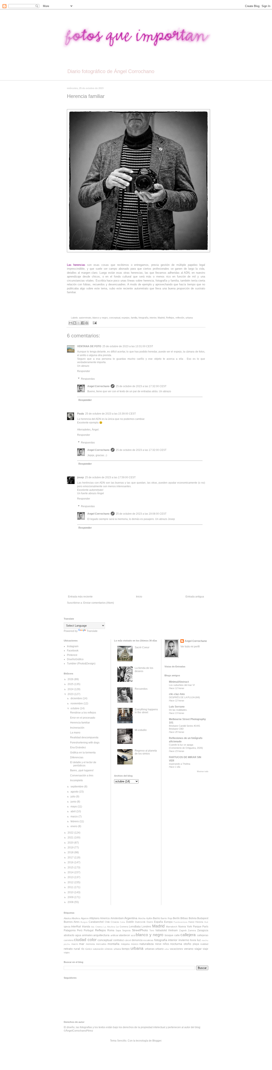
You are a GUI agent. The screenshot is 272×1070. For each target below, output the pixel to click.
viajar (198, 948)
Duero (150, 922)
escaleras (148, 940)
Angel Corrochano (98, 386)
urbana (189, 317)
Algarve (85, 918)
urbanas (149, 948)
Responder (83, 371)
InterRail (76, 926)
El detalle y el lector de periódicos (83, 764)
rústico (88, 949)
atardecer (124, 935)
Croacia (115, 922)
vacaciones (176, 948)
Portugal (89, 930)
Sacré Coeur (142, 647)
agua (78, 935)
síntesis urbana (113, 949)
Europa (168, 921)
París (205, 926)
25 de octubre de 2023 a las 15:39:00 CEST (110, 413)
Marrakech (171, 926)
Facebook (72, 650)
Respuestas (88, 378)
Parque (197, 926)
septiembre (77, 786)
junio (74, 801)
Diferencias (76, 757)
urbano (159, 948)
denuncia (137, 940)
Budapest (202, 918)
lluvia (193, 940)
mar (81, 943)
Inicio (139, 596)
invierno (183, 940)
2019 (71, 847)
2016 (71, 862)
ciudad (80, 939)
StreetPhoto (140, 930)
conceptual (114, 317)
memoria (90, 944)
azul (133, 935)
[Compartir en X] (78, 323)
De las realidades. (178, 710)
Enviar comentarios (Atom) (98, 602)
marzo (74, 816)
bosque (169, 935)
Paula (80, 413)
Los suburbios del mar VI (182, 685)
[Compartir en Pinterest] (87, 323)
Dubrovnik (140, 922)
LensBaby (135, 926)
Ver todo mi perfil (190, 646)
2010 (71, 892)
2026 (71, 679)
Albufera (75, 918)
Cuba (122, 922)
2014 (71, 872)
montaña (113, 943)
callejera (188, 935)
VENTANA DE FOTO (89, 346)
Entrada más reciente (80, 596)
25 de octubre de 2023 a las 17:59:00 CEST (110, 477)
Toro (151, 930)
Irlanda (86, 926)
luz (199, 940)
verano (188, 948)
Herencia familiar (80, 722)
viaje (205, 948)
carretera (68, 940)
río (82, 948)
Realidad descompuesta (84, 737)
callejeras (202, 935)
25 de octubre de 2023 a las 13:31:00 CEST (127, 346)
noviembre (77, 703)
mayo (74, 806)
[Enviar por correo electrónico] (70, 323)
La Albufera (109, 927)
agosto (75, 791)
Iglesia (67, 926)
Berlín (176, 918)
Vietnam (173, 930)
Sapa (118, 930)
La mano (75, 732)
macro (74, 944)
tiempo (126, 948)
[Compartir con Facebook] (83, 323)
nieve (158, 944)
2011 (71, 887)
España (158, 921)
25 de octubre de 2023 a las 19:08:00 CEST (141, 513)
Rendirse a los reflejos (83, 712)
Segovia (126, 930)
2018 (71, 852)
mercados (101, 944)
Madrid (161, 317)
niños (166, 944)
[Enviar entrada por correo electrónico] (94, 322)
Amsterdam (117, 918)
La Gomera (122, 926)
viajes (67, 952)
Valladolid (161, 930)
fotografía (143, 317)
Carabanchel (96, 921)
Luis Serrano (176, 706)
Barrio (156, 918)
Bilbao (184, 918)
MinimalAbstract (179, 681)
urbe (166, 949)
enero (74, 826)
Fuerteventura (180, 922)
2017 (71, 857)
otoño (187, 943)
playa (196, 944)
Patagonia (70, 930)
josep (80, 477)
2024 (71, 689)
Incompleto (76, 780)
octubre (75, 708)
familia (134, 317)
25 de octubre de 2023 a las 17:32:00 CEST (141, 386)
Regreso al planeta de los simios (146, 752)
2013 (71, 877)
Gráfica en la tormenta (83, 752)
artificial (114, 935)
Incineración (77, 727)
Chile (107, 922)
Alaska (67, 918)
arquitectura (101, 935)
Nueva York (185, 926)
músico (134, 944)
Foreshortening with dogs (84, 742)
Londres (146, 926)
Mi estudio (141, 730)
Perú (79, 930)
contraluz (118, 940)
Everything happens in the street (146, 711)
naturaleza (146, 943)
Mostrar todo (202, 771)
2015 (71, 867)
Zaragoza (202, 930)
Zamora (192, 930)
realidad (204, 944)
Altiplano (94, 918)
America (105, 918)
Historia (199, 922)
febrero (75, 821)
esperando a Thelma (179, 764)
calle (177, 935)
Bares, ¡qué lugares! (82, 770)
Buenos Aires (71, 921)
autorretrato (85, 317)
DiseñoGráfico (75, 659)
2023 (71, 694)
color (92, 939)
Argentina (130, 918)
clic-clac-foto (177, 694)
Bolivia (193, 918)
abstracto (69, 935)
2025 (71, 684)
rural (77, 948)
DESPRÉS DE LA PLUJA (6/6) (184, 697)
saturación (98, 949)
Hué (206, 922)
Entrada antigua (195, 596)
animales (87, 935)
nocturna (176, 943)
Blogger (156, 1040)
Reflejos (170, 317)
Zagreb (183, 930)
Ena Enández (78, 747)
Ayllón (149, 918)
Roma (110, 930)
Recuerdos (141, 688)
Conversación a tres (81, 775)
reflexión (180, 317)
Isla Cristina (96, 927)
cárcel (128, 940)
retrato (68, 948)
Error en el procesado (82, 717)
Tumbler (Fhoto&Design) (81, 663)
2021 (71, 837)
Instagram (72, 646)
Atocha (141, 918)
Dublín (130, 921)
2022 (71, 832)
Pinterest (72, 655)
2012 (71, 882)
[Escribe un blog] (74, 323)
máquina (125, 944)
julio (73, 796)
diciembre (77, 698)
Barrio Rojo (166, 918)
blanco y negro (100, 317)
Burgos (84, 922)
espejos (126, 317)
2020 (71, 842)
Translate (92, 631)
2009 (71, 897)
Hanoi (191, 922)
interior (153, 317)
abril (73, 811)
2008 (71, 902)
